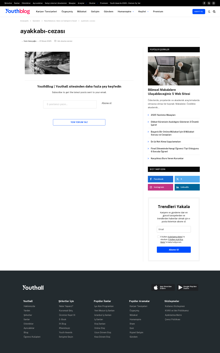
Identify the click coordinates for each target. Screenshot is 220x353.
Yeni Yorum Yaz (79, 122)
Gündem (108, 11)
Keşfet (142, 11)
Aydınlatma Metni (173, 315)
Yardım (27, 310)
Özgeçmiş (67, 11)
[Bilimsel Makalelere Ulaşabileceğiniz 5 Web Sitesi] (174, 70)
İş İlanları (98, 319)
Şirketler (8, 3)
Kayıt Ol (199, 11)
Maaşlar (72, 3)
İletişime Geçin (66, 337)
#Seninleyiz (64, 328)
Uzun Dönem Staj (102, 332)
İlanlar (17, 3)
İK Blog (62, 324)
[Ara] (214, 11)
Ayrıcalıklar (38, 3)
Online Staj (99, 328)
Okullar (92, 3)
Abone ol (106, 103)
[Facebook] (10, 62)
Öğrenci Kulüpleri (32, 337)
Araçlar (81, 3)
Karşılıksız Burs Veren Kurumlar (167, 158)
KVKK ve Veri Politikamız (177, 310)
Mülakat (82, 11)
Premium (104, 3)
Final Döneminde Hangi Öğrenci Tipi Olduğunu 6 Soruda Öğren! (175, 150)
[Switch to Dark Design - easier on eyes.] (209, 11)
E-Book (62, 319)
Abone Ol (174, 249)
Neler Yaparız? (66, 306)
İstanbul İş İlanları (102, 315)
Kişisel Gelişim (136, 332)
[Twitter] (10, 69)
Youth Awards (65, 332)
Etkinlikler (26, 3)
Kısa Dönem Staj (102, 337)
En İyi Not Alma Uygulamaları (166, 141)
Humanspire (124, 11)
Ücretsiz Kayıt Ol (67, 315)
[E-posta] (10, 92)
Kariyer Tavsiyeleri (46, 11)
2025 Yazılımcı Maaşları (163, 115)
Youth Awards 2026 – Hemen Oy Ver (125, 3)
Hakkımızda (29, 306)
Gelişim (95, 11)
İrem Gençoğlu (30, 41)
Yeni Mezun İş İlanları (104, 310)
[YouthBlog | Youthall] (17, 11)
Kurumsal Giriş (66, 310)
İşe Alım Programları (104, 306)
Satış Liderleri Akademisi (56, 3)
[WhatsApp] (10, 85)
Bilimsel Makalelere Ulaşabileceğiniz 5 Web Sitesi (169, 92)
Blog (26, 332)
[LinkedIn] (10, 77)
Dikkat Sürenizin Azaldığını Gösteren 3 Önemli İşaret (175, 123)
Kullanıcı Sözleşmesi (175, 306)
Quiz (132, 328)
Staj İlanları (99, 324)
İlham (132, 324)
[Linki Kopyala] (10, 100)
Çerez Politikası (172, 319)
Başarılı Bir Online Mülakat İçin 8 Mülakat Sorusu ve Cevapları (172, 133)
